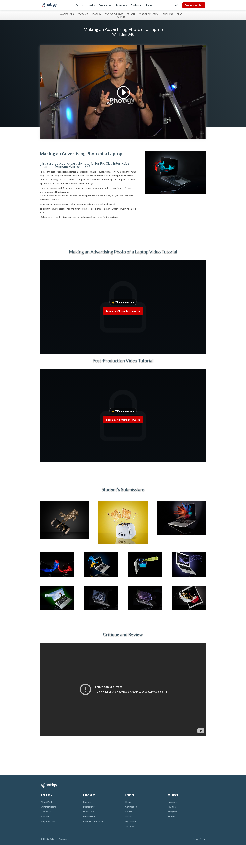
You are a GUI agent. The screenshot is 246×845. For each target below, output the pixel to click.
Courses (80, 5)
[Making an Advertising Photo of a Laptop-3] (145, 576)
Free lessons (136, 5)
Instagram (172, 811)
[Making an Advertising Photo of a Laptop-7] (145, 610)
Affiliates (45, 816)
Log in (176, 5)
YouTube (171, 807)
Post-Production (148, 14)
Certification (105, 5)
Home (128, 802)
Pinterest (171, 816)
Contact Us (46, 811)
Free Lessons (89, 816)
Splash (131, 14)
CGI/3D (121, 17)
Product (82, 14)
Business (168, 14)
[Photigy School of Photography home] (49, 5)
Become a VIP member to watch (123, 311)
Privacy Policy (199, 839)
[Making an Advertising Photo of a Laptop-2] (101, 576)
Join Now (129, 826)
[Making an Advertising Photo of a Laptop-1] (57, 576)
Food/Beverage (114, 14)
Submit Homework (55, 228)
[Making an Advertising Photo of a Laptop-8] (189, 610)
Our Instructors (48, 807)
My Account (131, 821)
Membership (121, 5)
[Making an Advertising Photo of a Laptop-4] (189, 576)
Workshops (67, 14)
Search (128, 816)
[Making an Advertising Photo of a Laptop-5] (57, 610)
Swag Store (88, 811)
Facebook (172, 802)
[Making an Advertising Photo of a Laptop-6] (101, 610)
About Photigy (48, 802)
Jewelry (91, 5)
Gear (179, 14)
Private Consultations (93, 821)
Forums (149, 5)
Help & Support (48, 821)
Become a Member (193, 5)
